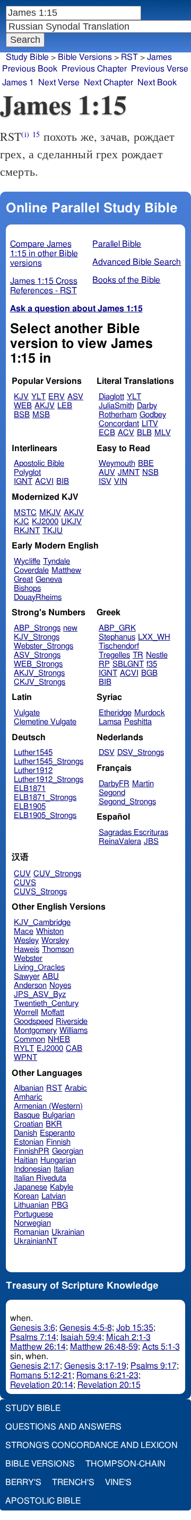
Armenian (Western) (48, 1106)
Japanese (30, 1187)
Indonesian (32, 1169)
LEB (64, 406)
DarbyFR (114, 784)
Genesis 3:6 (32, 1328)
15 (36, 134)
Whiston (50, 932)
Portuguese (33, 1214)
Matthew (66, 570)
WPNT (25, 1058)
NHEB (59, 1040)
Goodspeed (33, 1022)
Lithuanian (31, 1205)
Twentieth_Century (46, 1004)
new (70, 628)
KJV (21, 397)
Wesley (26, 941)
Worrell (26, 1013)
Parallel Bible (116, 244)
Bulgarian (58, 1115)
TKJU (52, 531)
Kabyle (61, 1187)
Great (23, 579)
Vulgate (27, 713)
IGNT (23, 481)
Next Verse (59, 82)
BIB (62, 481)
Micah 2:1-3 (128, 1337)
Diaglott (111, 397)
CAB (74, 1049)
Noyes (60, 986)
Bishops (27, 588)
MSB (41, 415)
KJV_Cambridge (42, 923)
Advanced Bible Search (136, 262)
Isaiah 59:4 (81, 1337)
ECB (107, 433)
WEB (23, 406)
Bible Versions (85, 57)
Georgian (67, 1151)
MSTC (25, 513)
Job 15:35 (134, 1328)
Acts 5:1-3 (161, 1347)
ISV (105, 481)
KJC (21, 522)
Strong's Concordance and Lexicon (91, 1445)
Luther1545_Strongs (48, 762)
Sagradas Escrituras (133, 833)
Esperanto (57, 1133)
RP (104, 664)
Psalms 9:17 (154, 1366)
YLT (38, 397)
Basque (27, 1115)
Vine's (118, 1482)
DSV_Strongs (140, 753)
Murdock (149, 713)
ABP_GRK (117, 628)
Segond (112, 793)
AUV (107, 472)
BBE (146, 463)
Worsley (55, 941)
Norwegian (32, 1223)
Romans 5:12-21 (41, 1375)
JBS (151, 842)
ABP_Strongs (37, 628)
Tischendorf (119, 646)
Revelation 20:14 (41, 1385)
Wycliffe (27, 561)
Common (29, 1040)
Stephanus (117, 637)
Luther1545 (33, 753)
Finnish (58, 1142)
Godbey (153, 415)
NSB (150, 472)
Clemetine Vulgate (45, 722)
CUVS (25, 883)
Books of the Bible (126, 280)
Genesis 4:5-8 (85, 1328)
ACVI (44, 481)
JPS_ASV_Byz (40, 995)
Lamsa (110, 722)
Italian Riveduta (40, 1178)
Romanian (31, 1232)
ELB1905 (30, 807)
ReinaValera (120, 842)
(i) (25, 134)
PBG (59, 1205)
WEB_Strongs (38, 664)
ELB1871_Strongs (45, 798)
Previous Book (29, 69)
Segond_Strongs (127, 802)
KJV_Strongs (36, 637)
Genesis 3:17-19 (95, 1366)
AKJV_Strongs (39, 673)
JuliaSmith (116, 406)
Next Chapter (108, 82)
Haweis (26, 950)
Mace (23, 932)
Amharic (28, 1097)
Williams (73, 1031)
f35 (151, 664)
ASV (75, 397)
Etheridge (115, 713)
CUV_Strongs (57, 874)
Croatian (28, 1124)
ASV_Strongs (37, 655)
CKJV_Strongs (39, 682)
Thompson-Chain (125, 1464)
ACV (126, 433)
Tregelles (114, 655)
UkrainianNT (35, 1241)
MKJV (50, 513)
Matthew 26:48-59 (104, 1347)
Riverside (72, 1022)
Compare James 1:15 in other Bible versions (44, 253)
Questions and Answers (63, 1427)
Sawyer (27, 977)
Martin (143, 784)
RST (129, 57)
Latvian (53, 1196)
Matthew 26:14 (38, 1347)
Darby (147, 406)
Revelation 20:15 (109, 1385)
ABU (50, 977)
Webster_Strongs (43, 646)
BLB (144, 433)
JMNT (129, 472)
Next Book (157, 82)
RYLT (24, 1049)
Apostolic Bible (43, 1501)
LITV (150, 424)
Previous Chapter (94, 69)
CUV (22, 874)
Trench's (73, 1482)
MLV (162, 433)
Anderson (30, 986)
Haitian (26, 1160)
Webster (28, 959)
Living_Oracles (39, 968)
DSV (107, 753)
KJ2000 (45, 522)
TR (138, 655)
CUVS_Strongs (40, 892)
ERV (56, 397)
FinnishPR (31, 1151)
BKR (54, 1124)
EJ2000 (50, 1049)
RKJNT (27, 531)
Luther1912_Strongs (48, 780)
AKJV (44, 406)
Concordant (119, 424)
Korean (26, 1196)
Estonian (29, 1142)
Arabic (76, 1088)
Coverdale (31, 570)
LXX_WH (154, 637)
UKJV (71, 522)
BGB (149, 673)
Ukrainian (67, 1232)
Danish (25, 1133)
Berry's (23, 1482)
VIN (120, 481)
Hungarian (58, 1160)
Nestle (157, 655)
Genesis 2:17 (35, 1366)
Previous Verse (159, 69)
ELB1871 (30, 789)
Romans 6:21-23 (107, 1375)
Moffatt (52, 1013)
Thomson (58, 950)
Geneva (49, 579)
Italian (64, 1169)
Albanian (29, 1088)
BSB (22, 415)
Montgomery (35, 1031)
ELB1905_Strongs (45, 816)
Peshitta (138, 722)
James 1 (18, 82)
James (159, 57)
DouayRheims (38, 597)
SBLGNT (128, 664)
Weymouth (117, 463)
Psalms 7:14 (33, 1337)
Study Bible (27, 57)
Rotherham (118, 415)
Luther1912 (33, 771)
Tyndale (56, 561)
